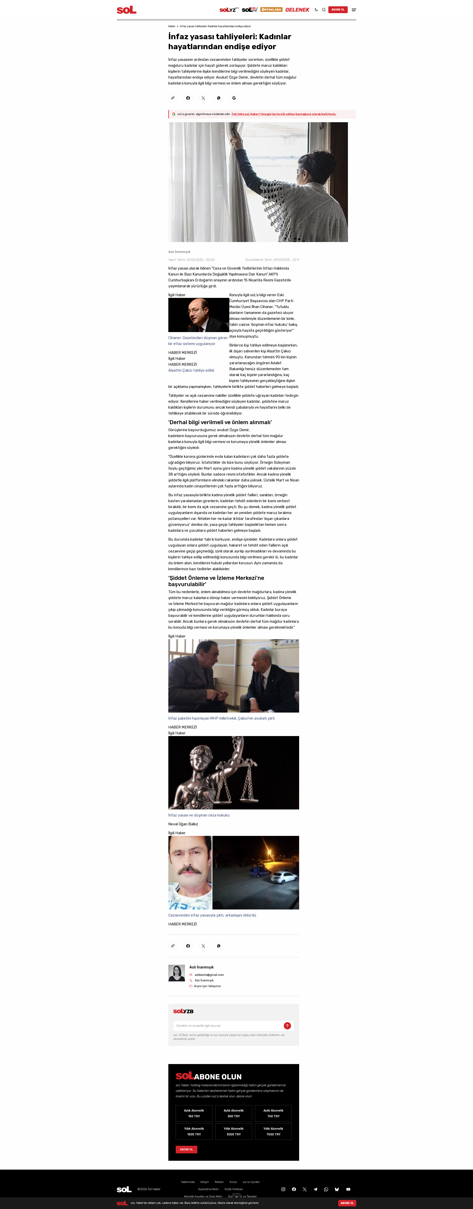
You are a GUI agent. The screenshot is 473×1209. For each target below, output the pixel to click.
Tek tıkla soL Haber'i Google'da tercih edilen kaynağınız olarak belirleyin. (283, 114)
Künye (233, 1182)
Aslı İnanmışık (179, 252)
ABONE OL (338, 9)
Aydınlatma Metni (208, 1189)
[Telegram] (315, 1189)
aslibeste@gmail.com (209, 975)
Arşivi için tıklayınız (207, 986)
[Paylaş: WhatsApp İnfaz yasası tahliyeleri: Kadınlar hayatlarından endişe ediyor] (218, 98)
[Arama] (323, 9)
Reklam (219, 1182)
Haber (171, 26)
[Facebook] (293, 1189)
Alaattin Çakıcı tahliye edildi (191, 370)
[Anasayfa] (124, 1189)
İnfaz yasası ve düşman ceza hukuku (199, 815)
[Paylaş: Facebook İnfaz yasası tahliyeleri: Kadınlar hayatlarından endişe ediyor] (188, 98)
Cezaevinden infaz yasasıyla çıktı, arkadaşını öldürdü (212, 915)
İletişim (204, 1182)
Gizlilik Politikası (233, 1189)
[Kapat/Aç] (236, 1195)
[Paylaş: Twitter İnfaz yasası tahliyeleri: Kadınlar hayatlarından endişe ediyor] (203, 98)
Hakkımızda (188, 1182)
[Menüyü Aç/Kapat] (353, 9)
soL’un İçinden (251, 1182)
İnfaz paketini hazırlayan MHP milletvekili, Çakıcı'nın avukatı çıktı (221, 718)
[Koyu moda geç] (316, 9)
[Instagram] (282, 1189)
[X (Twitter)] (304, 1189)
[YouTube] (348, 1189)
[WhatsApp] (325, 1189)
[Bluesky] (337, 1189)
